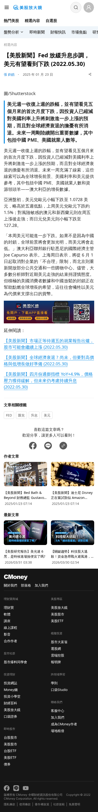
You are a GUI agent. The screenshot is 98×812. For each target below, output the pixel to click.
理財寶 (9, 607)
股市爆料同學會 (15, 662)
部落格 (26, 585)
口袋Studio (59, 690)
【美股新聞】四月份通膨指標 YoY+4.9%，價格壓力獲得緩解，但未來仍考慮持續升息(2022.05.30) (48, 380)
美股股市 (10, 744)
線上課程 (10, 627)
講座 (7, 621)
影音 (7, 634)
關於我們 (10, 585)
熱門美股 (11, 20)
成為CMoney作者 (64, 724)
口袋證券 (10, 716)
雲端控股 (57, 655)
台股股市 (10, 737)
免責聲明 (74, 804)
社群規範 (59, 804)
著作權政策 (42, 804)
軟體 (7, 614)
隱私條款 (9, 804)
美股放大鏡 (12, 710)
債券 (7, 764)
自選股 (51, 20)
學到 (54, 683)
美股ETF (10, 757)
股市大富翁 (59, 642)
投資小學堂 (12, 696)
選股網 (56, 648)
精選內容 (32, 20)
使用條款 (25, 804)
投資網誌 (10, 683)
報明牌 (56, 662)
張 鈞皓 (9, 74)
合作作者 (10, 641)
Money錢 (11, 690)
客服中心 (57, 711)
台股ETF (10, 751)
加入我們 (41, 585)
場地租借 (57, 731)
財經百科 (10, 703)
